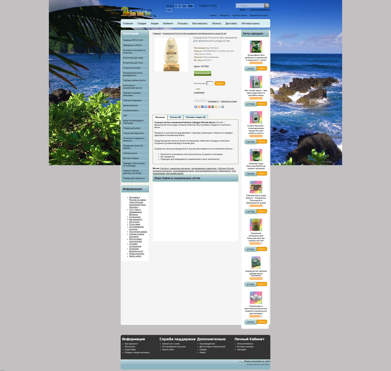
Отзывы (183, 23)
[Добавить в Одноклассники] (199, 107)
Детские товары (131, 158)
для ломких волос (175, 173)
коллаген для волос (162, 171)
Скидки (141, 23)
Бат (184, 6)
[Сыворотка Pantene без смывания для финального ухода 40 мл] (171, 71)
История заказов (245, 347)
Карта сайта (135, 256)
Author (2, 370)
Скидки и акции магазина (137, 352)
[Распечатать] (222, 107)
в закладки (199, 92)
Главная (213, 16)
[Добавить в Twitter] (206, 107)
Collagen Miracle (225, 168)
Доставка (231, 23)
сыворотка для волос (180, 168)
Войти (243, 10)
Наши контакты (136, 254)
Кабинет (168, 23)
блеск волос (224, 171)
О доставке (134, 224)
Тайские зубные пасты (134, 80)
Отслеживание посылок (174, 347)
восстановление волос (206, 171)
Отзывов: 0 (213, 101)
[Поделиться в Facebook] (202, 107)
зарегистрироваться (260, 10)
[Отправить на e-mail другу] (219, 107)
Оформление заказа (259, 16)
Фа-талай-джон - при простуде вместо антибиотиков (256, 92)
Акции (155, 23)
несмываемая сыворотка (203, 168)
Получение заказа (138, 232)
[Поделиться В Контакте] (196, 107)
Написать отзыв (229, 101)
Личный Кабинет (245, 344)
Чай (125, 116)
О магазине (135, 217)
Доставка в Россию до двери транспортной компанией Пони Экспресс (137, 202)
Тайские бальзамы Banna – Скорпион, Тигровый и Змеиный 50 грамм (256, 199)
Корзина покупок (240, 16)
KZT (169, 10)
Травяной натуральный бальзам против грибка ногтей (256, 237)
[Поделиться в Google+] (209, 107)
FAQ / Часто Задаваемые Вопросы (135, 212)
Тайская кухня (130, 153)
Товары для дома (131, 128)
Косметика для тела (133, 63)
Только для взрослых (133, 133)
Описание (160, 117)
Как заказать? (136, 219)
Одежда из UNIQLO (132, 45)
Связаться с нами (171, 344)
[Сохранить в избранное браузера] (216, 107)
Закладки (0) (224, 16)
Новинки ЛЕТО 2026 (133, 40)
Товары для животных (134, 178)
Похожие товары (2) (195, 117)
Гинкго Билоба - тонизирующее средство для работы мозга (256, 129)
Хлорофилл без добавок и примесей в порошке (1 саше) (256, 57)
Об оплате (134, 222)
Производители (207, 344)
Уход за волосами (132, 68)
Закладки (241, 350)
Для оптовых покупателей (212, 347)
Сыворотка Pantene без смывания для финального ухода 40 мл (194, 33)
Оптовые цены (250, 23)
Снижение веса (130, 110)
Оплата (216, 23)
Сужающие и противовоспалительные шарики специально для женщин (256, 310)
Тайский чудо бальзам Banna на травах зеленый (256, 166)
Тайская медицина (132, 100)
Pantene (214, 48)
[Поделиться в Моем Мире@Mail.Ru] (212, 107)
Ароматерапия (130, 105)
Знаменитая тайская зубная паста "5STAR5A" (256, 273)
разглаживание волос (183, 171)
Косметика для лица (133, 58)
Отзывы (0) (175, 117)
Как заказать (200, 23)
